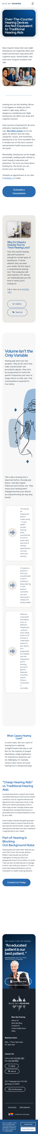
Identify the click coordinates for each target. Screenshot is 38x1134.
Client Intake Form (19, 1028)
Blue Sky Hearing (18, 1017)
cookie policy (9, 1131)
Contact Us (16, 1026)
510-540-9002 (13, 1061)
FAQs (13, 1031)
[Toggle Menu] (33, 3)
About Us (15, 1020)
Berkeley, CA (9, 178)
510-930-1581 (19, 1058)
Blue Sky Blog (17, 1023)
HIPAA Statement (25, 1107)
